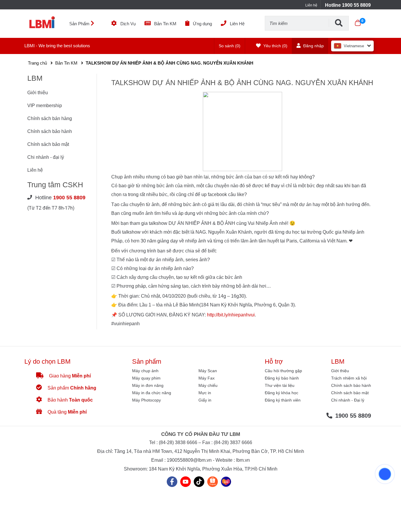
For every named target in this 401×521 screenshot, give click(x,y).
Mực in (204, 392)
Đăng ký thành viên (283, 400)
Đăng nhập (313, 45)
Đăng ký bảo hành (282, 378)
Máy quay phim (146, 378)
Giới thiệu (37, 92)
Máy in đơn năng (148, 385)
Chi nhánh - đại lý (45, 157)
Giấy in (204, 400)
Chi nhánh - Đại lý (347, 400)
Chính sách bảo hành (49, 131)
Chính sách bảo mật (48, 144)
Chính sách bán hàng (49, 118)
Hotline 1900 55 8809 (348, 5)
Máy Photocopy (146, 400)
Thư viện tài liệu (279, 385)
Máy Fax (206, 378)
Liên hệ (311, 5)
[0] (358, 23)
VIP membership (44, 105)
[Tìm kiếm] (339, 23)
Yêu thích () (274, 45)
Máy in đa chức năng (151, 392)
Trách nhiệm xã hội (349, 378)
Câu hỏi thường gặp (283, 370)
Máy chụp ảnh (145, 370)
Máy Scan (207, 370)
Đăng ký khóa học (281, 392)
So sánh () (229, 45)
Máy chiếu (208, 385)
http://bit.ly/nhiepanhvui (231, 314)
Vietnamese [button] (354, 46)
